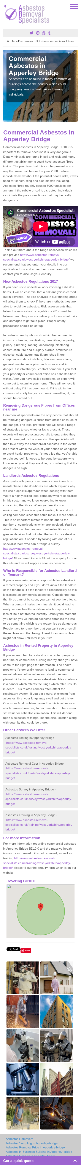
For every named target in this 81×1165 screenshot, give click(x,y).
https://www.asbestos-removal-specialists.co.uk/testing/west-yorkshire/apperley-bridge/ (38, 747)
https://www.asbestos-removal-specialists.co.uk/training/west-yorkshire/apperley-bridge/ (39, 824)
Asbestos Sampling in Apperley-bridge (32, 1143)
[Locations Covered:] (5, 6)
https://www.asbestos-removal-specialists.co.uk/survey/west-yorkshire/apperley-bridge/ (38, 798)
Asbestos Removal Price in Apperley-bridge (35, 1147)
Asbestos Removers (19, 1138)
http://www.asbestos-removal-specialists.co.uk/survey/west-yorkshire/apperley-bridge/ (36, 553)
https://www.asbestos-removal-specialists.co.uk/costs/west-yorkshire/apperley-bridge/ (37, 773)
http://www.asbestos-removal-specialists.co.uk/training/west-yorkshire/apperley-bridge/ (37, 863)
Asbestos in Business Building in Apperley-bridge (39, 1151)
